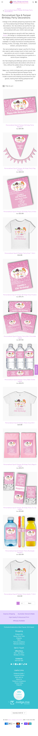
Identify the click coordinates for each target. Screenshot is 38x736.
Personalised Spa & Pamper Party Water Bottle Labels (20, 380)
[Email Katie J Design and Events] (11, 664)
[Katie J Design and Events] (19, 2)
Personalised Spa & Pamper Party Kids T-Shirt (20, 253)
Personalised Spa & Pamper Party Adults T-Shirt (20, 594)
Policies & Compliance (19, 681)
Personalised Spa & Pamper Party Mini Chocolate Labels (20, 337)
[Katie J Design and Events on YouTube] (26, 664)
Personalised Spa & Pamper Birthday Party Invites (20, 211)
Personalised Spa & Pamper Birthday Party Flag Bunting (19, 169)
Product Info (19, 634)
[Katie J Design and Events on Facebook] (13, 664)
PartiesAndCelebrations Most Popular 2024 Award (19, 627)
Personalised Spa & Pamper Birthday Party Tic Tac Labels (19, 508)
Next (29, 603)
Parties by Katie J (19, 673)
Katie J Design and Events (15, 719)
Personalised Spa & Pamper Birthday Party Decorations (19, 10)
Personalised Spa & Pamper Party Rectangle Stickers (19, 551)
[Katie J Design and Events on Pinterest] (22, 664)
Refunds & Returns (19, 644)
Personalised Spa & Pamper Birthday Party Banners (20, 126)
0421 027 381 (19, 660)
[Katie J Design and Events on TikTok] (24, 664)
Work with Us (19, 677)
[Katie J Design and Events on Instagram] (15, 664)
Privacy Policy (19, 683)
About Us (19, 679)
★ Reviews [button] (36, 369)
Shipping (19, 638)
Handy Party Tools (19, 636)
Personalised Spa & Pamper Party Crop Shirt (19, 423)
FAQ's (19, 640)
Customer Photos (19, 675)
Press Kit (19, 685)
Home (19, 8)
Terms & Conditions (19, 642)
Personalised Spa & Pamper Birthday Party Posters (20, 295)
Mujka (5, 35)
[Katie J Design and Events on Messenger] (20, 664)
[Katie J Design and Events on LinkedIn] (18, 664)
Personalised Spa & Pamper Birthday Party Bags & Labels (20, 465)
